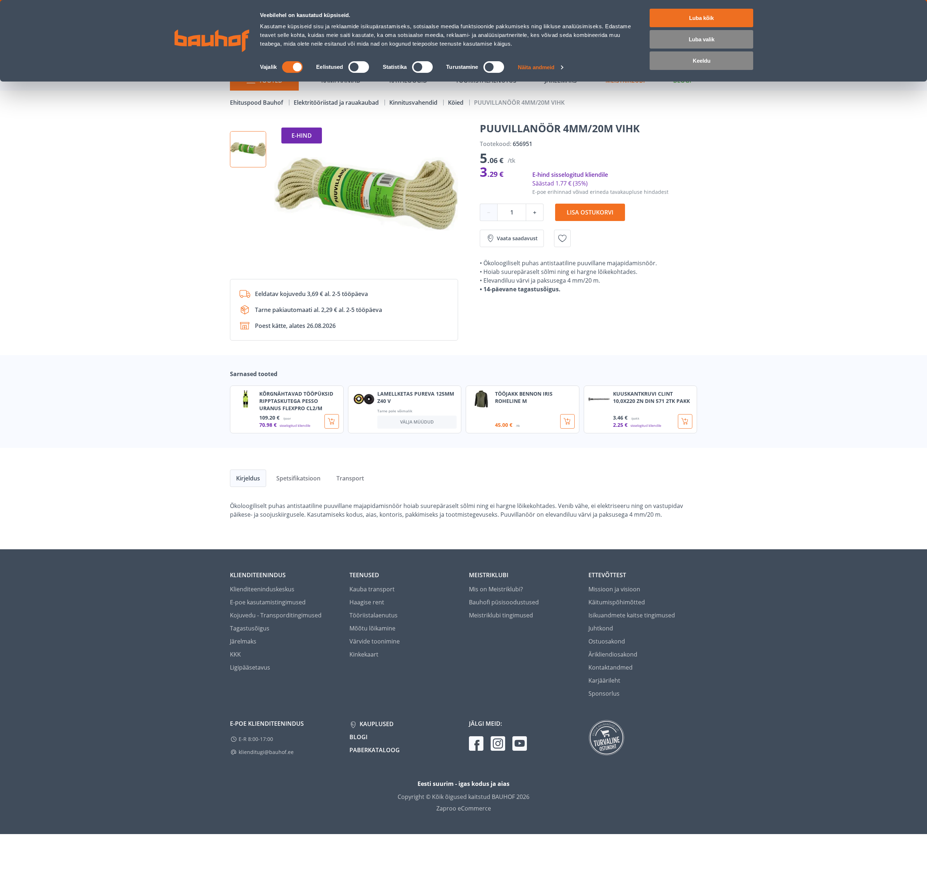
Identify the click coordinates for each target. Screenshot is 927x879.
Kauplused (376, 724)
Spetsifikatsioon (298, 478)
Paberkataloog (374, 750)
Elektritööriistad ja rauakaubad (337, 103)
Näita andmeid (536, 67)
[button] (248, 149)
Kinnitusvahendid (414, 103)
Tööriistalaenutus (373, 615)
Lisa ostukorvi (590, 212)
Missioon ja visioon (614, 589)
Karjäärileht (604, 680)
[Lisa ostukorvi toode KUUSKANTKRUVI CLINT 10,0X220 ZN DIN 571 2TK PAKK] (685, 421)
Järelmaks (243, 641)
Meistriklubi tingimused (501, 615)
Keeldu (701, 61)
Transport (350, 478)
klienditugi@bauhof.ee (266, 752)
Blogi (358, 737)
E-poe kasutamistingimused (268, 602)
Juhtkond (600, 628)
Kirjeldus (248, 478)
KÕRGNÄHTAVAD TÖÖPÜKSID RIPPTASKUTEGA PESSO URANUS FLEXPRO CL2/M (296, 401)
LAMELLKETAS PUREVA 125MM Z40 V (415, 397)
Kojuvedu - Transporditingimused (276, 615)
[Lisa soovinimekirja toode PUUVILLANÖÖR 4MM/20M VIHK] (562, 238)
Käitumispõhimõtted (616, 602)
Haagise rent (366, 602)
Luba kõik (701, 18)
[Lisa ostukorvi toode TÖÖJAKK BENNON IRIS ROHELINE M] (567, 421)
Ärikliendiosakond (612, 654)
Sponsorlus (604, 693)
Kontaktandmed (610, 667)
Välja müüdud (417, 422)
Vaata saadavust (517, 238)
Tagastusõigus (249, 628)
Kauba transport (372, 589)
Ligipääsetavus (250, 667)
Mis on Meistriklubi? (496, 589)
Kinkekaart (363, 654)
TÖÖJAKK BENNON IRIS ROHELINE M (524, 397)
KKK (235, 654)
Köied (456, 103)
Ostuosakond (606, 641)
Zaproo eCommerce (463, 808)
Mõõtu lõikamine (372, 628)
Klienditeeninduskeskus (262, 589)
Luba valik (701, 39)
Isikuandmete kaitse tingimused (631, 615)
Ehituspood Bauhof (257, 103)
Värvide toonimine (374, 641)
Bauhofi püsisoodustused (504, 602)
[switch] (358, 67)
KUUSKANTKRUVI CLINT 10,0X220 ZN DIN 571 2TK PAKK (651, 397)
